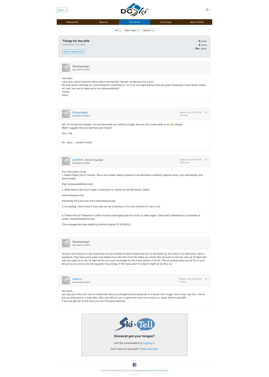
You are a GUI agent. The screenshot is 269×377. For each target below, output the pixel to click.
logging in (149, 343)
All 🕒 (118, 30)
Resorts (103, 22)
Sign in (61, 10)
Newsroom (72, 22)
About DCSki (197, 22)
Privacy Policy (150, 370)
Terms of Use (163, 370)
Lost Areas (165, 22)
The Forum (134, 22)
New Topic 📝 (132, 30)
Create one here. (148, 348)
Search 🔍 (148, 30)
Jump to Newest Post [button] (73, 51)
